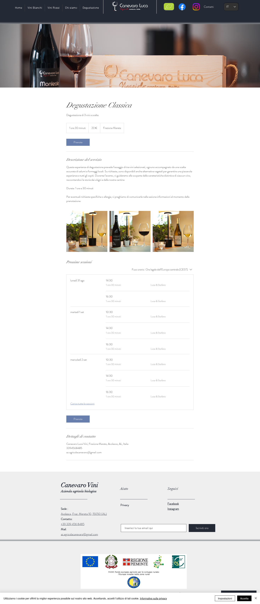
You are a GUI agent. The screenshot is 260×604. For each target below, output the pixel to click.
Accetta (244, 598)
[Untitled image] (86, 231)
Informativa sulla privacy (153, 598)
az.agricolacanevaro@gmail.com (79, 534)
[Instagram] (196, 6)
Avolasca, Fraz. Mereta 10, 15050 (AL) (84, 514)
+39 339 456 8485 (72, 524)
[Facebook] (182, 6)
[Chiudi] (256, 598)
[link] (78, 142)
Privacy (124, 505)
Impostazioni (225, 598)
